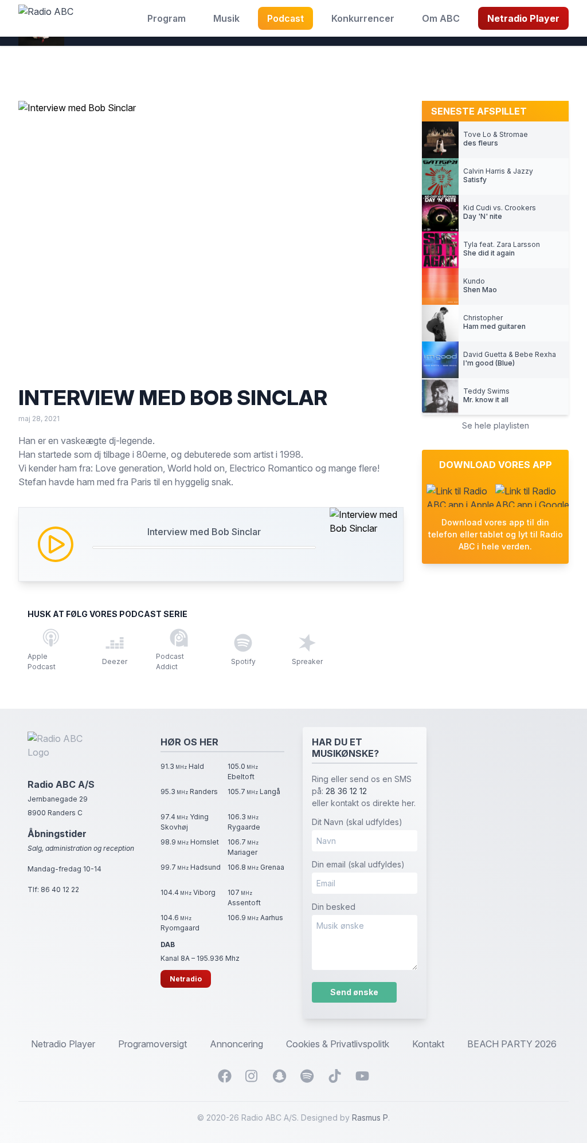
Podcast (285, 18)
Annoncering (236, 1044)
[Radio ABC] (45, 18)
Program (166, 18)
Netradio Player (523, 18)
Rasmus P (370, 1117)
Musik (226, 18)
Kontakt (428, 1044)
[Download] (460, 495)
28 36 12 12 (346, 791)
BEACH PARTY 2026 (512, 1044)
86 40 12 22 (60, 889)
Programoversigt (152, 1044)
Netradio (186, 979)
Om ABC (441, 18)
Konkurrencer (362, 18)
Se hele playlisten (495, 425)
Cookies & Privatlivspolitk (337, 1044)
